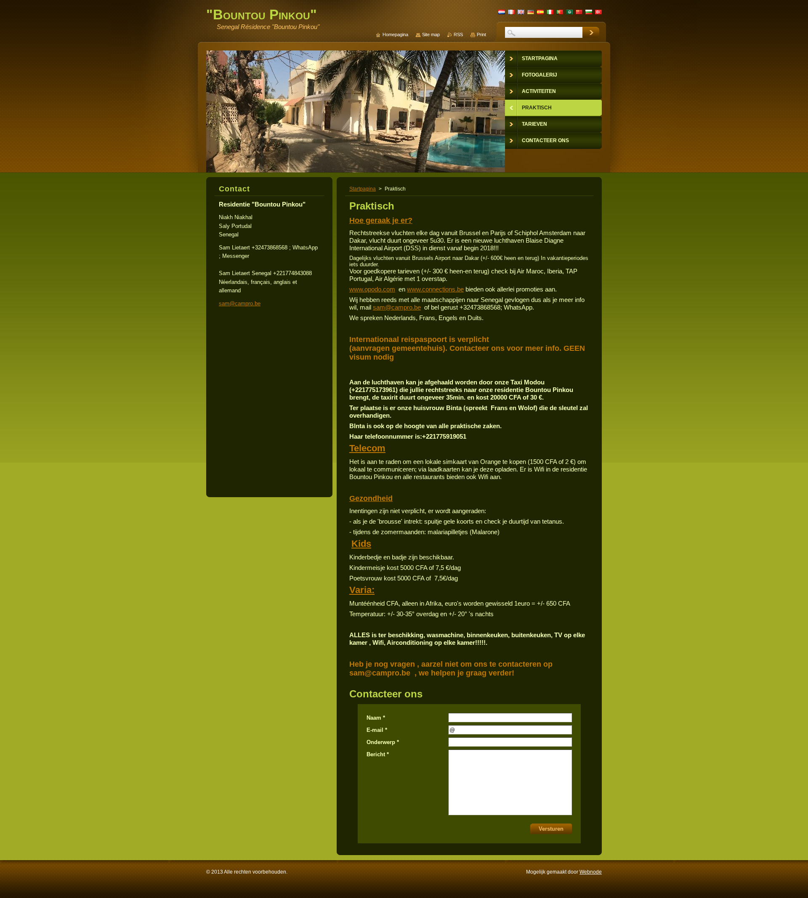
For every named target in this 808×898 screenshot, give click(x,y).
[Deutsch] (530, 11)
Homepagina (395, 34)
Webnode (590, 871)
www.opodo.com (372, 289)
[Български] (588, 11)
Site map (431, 34)
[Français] (511, 11)
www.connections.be (435, 289)
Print (481, 34)
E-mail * (377, 730)
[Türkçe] (598, 11)
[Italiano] (550, 11)
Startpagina (362, 188)
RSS (458, 34)
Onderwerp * (383, 742)
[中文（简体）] (579, 11)
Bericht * (378, 754)
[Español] (540, 11)
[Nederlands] (501, 11)
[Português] (559, 11)
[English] (521, 11)
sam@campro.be (397, 307)
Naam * (376, 718)
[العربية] (569, 11)
